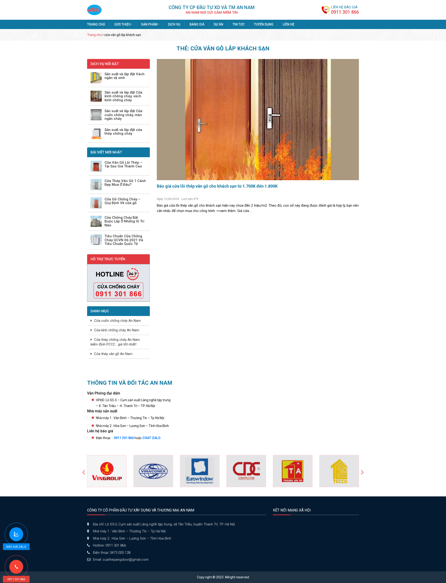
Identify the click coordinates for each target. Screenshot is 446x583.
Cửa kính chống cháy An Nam (116, 330)
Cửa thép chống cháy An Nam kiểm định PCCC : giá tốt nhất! (115, 342)
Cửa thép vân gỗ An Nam (113, 354)
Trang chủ (96, 24)
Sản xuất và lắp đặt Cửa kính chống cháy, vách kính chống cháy (123, 96)
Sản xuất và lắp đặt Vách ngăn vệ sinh (124, 76)
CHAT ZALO (151, 438)
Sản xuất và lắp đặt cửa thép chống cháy (123, 132)
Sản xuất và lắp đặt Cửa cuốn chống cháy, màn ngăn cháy (123, 115)
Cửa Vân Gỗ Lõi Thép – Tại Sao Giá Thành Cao (123, 164)
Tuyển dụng (263, 24)
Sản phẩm (149, 24)
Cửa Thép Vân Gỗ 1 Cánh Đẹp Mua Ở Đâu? (125, 183)
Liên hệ (288, 24)
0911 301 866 (345, 12)
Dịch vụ (174, 24)
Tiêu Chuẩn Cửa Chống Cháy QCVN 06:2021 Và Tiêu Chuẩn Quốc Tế (124, 240)
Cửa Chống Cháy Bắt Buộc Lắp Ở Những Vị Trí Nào (124, 221)
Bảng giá (197, 24)
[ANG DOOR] (94, 9)
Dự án (218, 24)
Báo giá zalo (16, 546)
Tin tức (239, 24)
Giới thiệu (122, 24)
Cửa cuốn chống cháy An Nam (117, 321)
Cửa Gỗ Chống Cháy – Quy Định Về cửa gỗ (122, 201)
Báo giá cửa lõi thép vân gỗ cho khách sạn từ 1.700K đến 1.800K (217, 186)
